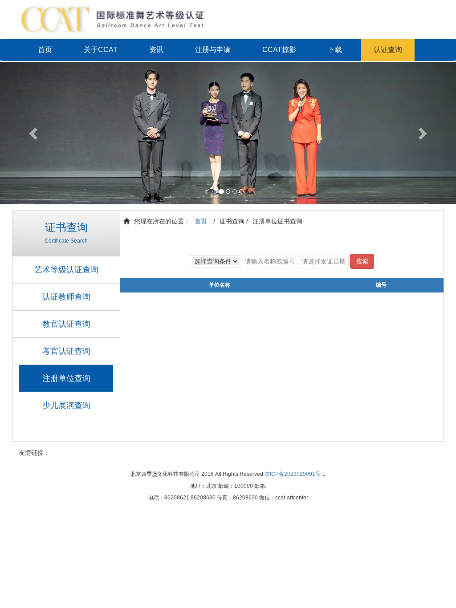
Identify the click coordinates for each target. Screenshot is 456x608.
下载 (335, 49)
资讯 (156, 49)
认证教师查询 (66, 296)
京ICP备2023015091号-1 (295, 474)
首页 (45, 49)
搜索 (362, 261)
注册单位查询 (66, 378)
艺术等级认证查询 (66, 269)
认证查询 (388, 49)
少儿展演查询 (66, 405)
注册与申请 (213, 49)
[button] (34, 133)
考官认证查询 (66, 351)
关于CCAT (101, 49)
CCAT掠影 (279, 49)
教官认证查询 (66, 324)
